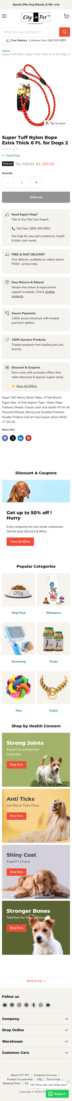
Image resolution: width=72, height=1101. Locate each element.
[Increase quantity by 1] (36, 182)
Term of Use (53, 1079)
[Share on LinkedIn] (21, 438)
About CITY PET (20, 1075)
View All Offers (26, 386)
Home (6, 51)
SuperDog (13, 155)
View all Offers (20, 541)
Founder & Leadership (20, 1079)
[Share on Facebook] (5, 438)
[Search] (64, 32)
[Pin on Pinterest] (28, 438)
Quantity (7, 173)
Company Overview (45, 1075)
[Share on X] (13, 438)
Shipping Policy (12, 1083)
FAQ (39, 1079)
